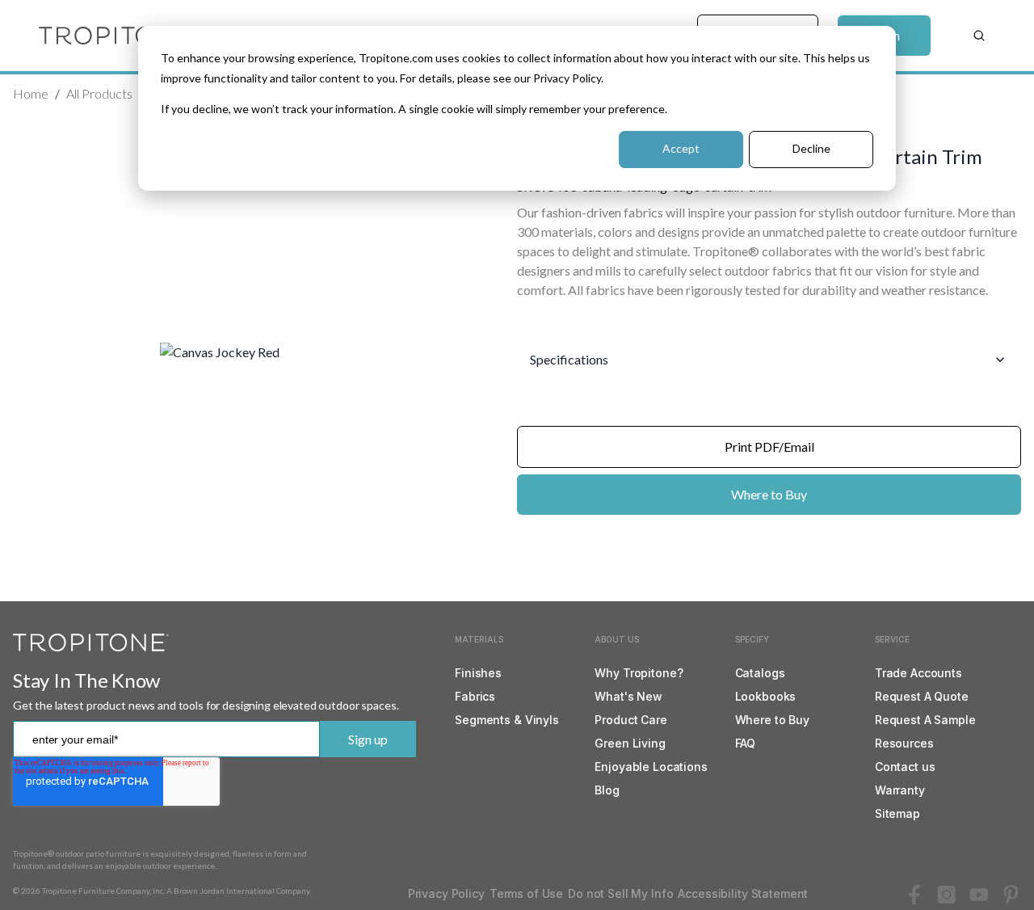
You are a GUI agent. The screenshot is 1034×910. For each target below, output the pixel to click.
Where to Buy (769, 494)
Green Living (630, 743)
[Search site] (979, 35)
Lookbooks (766, 696)
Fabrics (475, 696)
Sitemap (897, 813)
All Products (99, 93)
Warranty (900, 790)
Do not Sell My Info (620, 893)
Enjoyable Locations (651, 766)
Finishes (478, 673)
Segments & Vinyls (507, 720)
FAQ (745, 743)
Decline (811, 148)
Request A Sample (925, 720)
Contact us (905, 766)
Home (30, 93)
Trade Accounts (918, 673)
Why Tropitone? (639, 673)
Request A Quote (922, 696)
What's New (628, 696)
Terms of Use (526, 893)
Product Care (630, 720)
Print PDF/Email (769, 446)
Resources (904, 743)
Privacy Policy (446, 893)
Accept (681, 148)
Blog (607, 790)
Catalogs (760, 673)
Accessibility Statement (743, 893)
